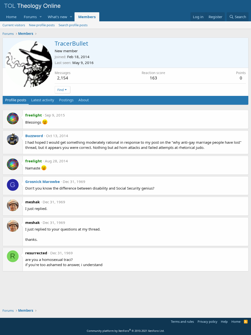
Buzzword (34, 135)
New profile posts (42, 25)
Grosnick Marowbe (42, 181)
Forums (30, 16)
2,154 (62, 78)
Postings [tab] (66, 99)
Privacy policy (207, 321)
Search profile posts (73, 25)
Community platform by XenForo (125, 331)
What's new (57, 16)
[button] (40, 16)
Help (224, 321)
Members (87, 16)
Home (11, 16)
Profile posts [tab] (15, 99)
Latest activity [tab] (42, 99)
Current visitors (13, 25)
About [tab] (83, 99)
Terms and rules (182, 321)
